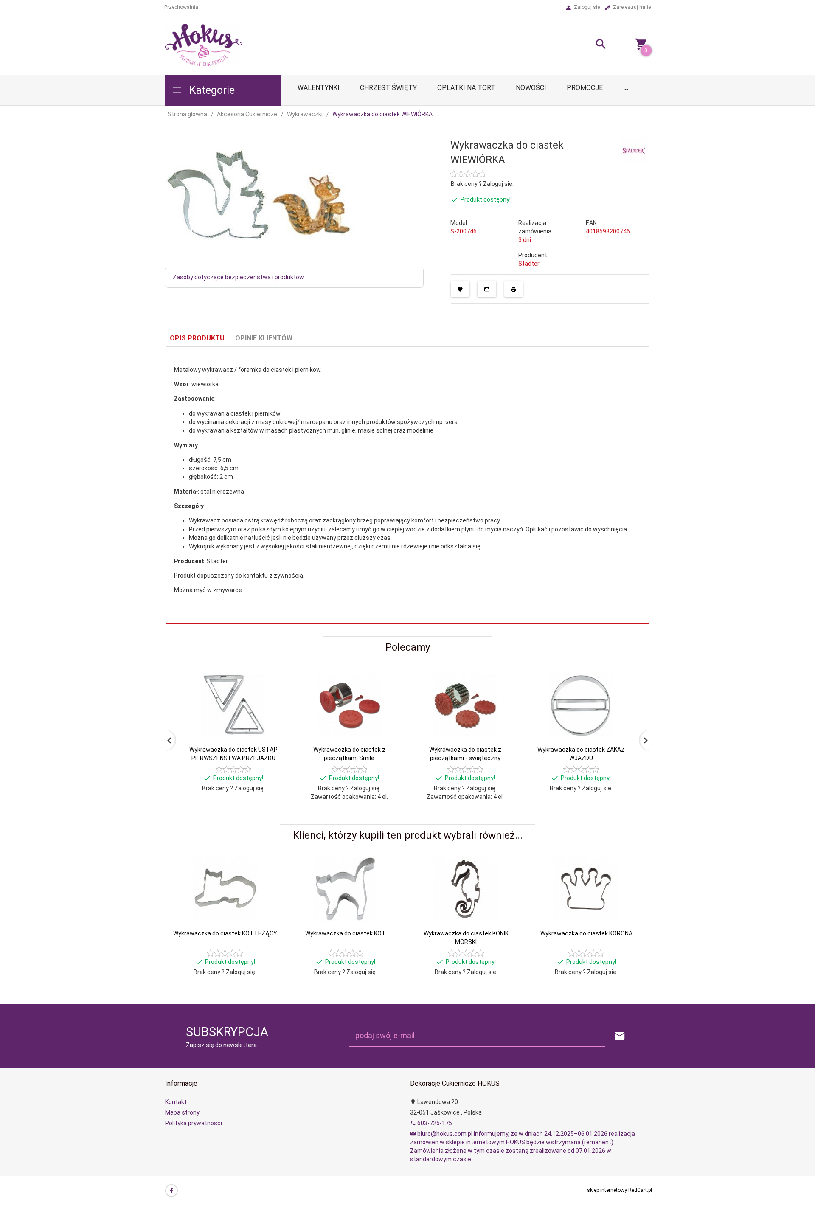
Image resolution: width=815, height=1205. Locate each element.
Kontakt (176, 1101)
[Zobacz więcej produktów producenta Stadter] (633, 149)
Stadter (529, 263)
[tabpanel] (407, 485)
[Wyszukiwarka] (590, 45)
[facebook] (171, 1190)
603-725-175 (434, 1123)
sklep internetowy (607, 1190)
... (625, 88)
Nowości (531, 88)
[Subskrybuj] (620, 1036)
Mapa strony (182, 1112)
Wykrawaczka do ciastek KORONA (586, 933)
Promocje (585, 88)
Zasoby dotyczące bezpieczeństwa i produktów (238, 277)
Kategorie (211, 90)
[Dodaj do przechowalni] (460, 289)
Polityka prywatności (193, 1123)
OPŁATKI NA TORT (466, 88)
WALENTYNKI (319, 88)
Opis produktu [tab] (197, 338)
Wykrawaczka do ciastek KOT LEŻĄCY (225, 933)
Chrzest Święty (388, 88)
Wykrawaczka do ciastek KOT (345, 933)
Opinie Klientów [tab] (263, 338)
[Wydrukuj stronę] (513, 289)
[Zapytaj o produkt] (487, 289)
